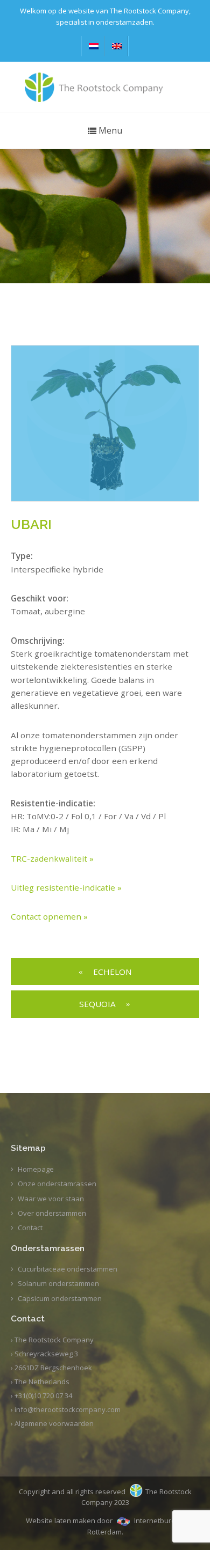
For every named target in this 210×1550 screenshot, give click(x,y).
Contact (30, 1227)
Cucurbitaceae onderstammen (67, 1269)
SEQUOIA (97, 1003)
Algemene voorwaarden (54, 1423)
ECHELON (112, 971)
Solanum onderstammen (58, 1283)
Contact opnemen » (49, 916)
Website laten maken (60, 1520)
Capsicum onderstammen (60, 1298)
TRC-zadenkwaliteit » (52, 858)
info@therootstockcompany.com (68, 1409)
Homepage (36, 1169)
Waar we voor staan (51, 1198)
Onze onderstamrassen (57, 1183)
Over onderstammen (52, 1213)
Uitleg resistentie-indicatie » (66, 887)
